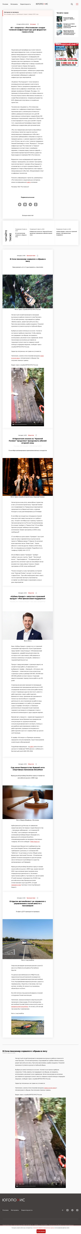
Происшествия (31, 255)
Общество (31, 435)
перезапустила (16, 885)
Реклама (5, 4)
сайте (29, 182)
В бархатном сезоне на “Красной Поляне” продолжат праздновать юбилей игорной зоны (41, 233)
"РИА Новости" (35, 841)
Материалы (14, 4)
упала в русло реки (50, 1088)
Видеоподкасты (25, 4)
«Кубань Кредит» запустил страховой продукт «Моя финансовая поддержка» (66, 233)
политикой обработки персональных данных (43, 1227)
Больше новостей (27, 215)
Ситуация (33, 24)
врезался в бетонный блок (19, 1006)
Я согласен (41, 1231)
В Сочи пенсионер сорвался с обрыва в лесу (20, 235)
